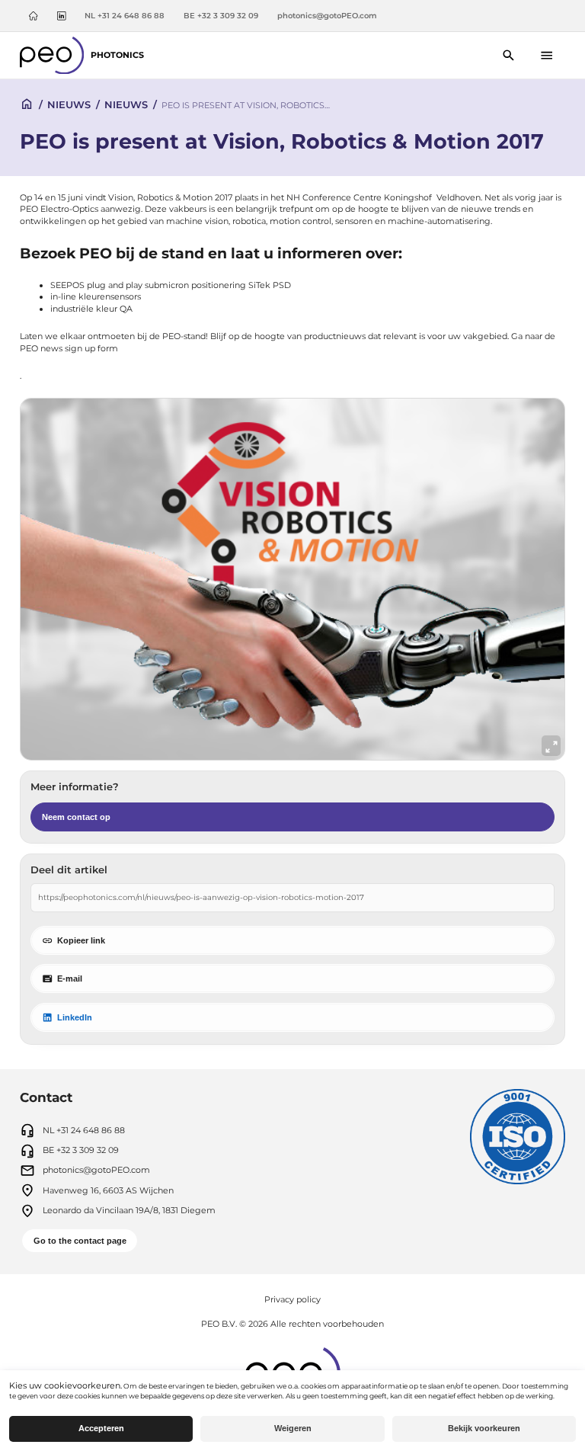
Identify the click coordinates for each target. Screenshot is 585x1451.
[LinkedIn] (61, 16)
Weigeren (293, 1428)
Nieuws (69, 104)
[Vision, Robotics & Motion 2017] (292, 579)
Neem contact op (76, 817)
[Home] (33, 16)
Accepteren (101, 1428)
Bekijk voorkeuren (484, 1428)
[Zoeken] (509, 55)
